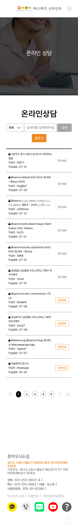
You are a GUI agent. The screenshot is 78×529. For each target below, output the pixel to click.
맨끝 (67, 394)
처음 (10, 394)
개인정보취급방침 (53, 496)
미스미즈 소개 (15, 496)
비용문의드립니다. (19, 363)
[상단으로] (67, 520)
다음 (59, 394)
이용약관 (33, 496)
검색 (64, 128)
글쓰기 (39, 138)
